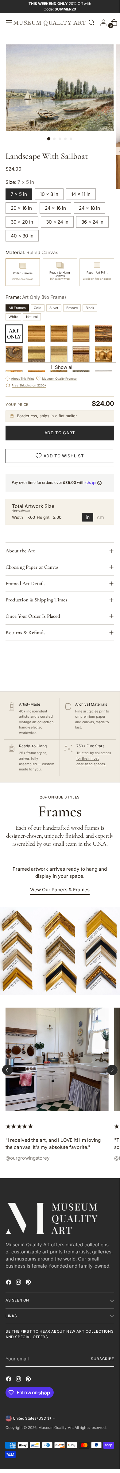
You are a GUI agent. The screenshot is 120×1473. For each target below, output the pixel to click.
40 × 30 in (22, 236)
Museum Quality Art (55, 1428)
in (88, 517)
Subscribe (102, 1359)
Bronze (72, 308)
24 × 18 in (89, 208)
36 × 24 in (92, 222)
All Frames (17, 308)
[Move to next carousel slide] (112, 1070)
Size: (20, 182)
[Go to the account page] (102, 22)
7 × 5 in (19, 194)
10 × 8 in (49, 194)
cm (100, 517)
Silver (53, 308)
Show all (64, 367)
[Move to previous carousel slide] (7, 1070)
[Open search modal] (91, 22)
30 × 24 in (57, 222)
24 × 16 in (55, 208)
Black (90, 308)
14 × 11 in (81, 194)
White (13, 317)
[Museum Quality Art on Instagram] (19, 1283)
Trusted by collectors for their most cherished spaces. (93, 758)
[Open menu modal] (7, 22)
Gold (37, 308)
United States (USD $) (32, 1418)
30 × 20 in (22, 222)
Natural (32, 317)
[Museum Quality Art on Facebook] (9, 1283)
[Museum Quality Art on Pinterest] (29, 1283)
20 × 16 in (21, 208)
